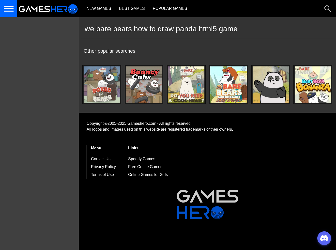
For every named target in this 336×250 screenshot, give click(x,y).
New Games (99, 8)
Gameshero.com (141, 123)
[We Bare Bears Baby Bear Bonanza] (313, 84)
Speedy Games (141, 159)
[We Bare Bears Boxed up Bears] (102, 84)
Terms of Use (102, 174)
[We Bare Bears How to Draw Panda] (271, 84)
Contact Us (100, 159)
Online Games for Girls (148, 174)
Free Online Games (145, 167)
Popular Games (170, 8)
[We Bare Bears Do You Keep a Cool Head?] (186, 84)
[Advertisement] (39, 103)
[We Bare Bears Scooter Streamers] (228, 84)
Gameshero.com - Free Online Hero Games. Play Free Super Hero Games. (48, 8)
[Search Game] (328, 10)
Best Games (132, 8)
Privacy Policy (103, 167)
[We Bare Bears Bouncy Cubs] (144, 84)
